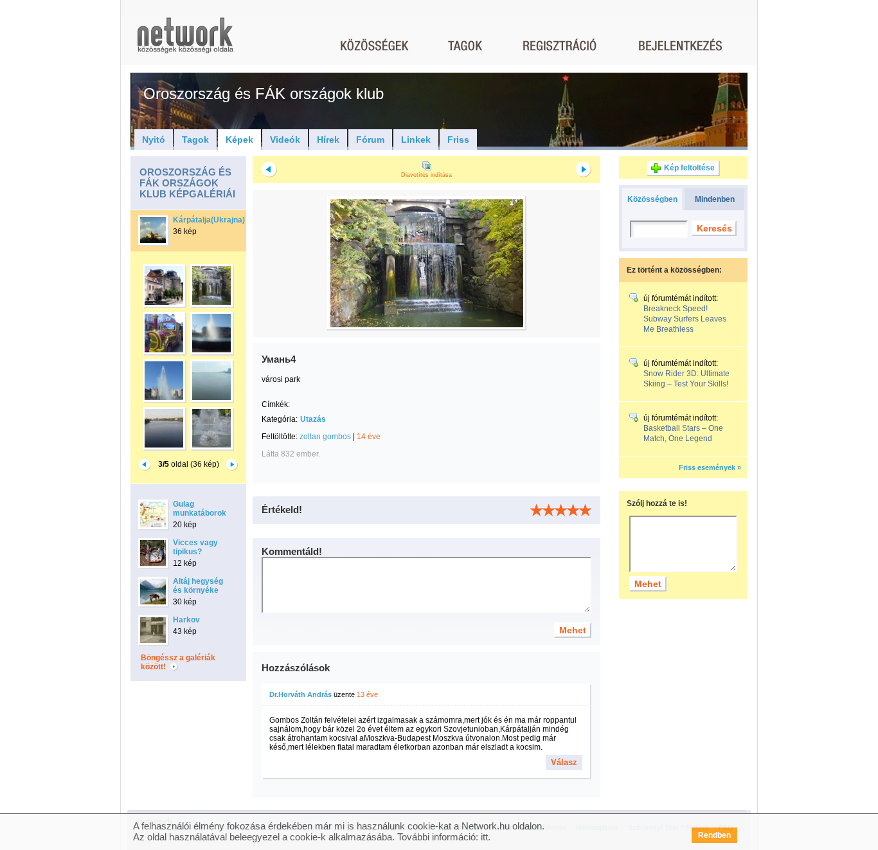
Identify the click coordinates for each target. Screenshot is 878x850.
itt (484, 836)
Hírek (328, 139)
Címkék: (276, 404)
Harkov (186, 619)
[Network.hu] (185, 41)
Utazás (313, 419)
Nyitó (153, 139)
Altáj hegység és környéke (198, 586)
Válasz (564, 762)
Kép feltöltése (689, 167)
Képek (239, 139)
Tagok (195, 139)
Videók (285, 139)
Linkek (416, 139)
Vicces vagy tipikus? (195, 547)
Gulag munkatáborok (199, 509)
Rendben (714, 835)
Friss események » (710, 467)
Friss (458, 139)
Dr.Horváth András (300, 694)
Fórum (370, 139)
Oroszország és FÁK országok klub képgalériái (187, 183)
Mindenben (715, 199)
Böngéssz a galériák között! (178, 662)
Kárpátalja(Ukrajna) (209, 219)
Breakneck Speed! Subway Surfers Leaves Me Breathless (684, 319)
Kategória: (280, 419)
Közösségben (652, 199)
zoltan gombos (325, 436)
